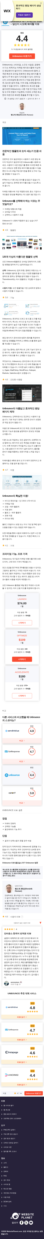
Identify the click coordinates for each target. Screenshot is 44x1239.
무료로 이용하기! (24, 15)
